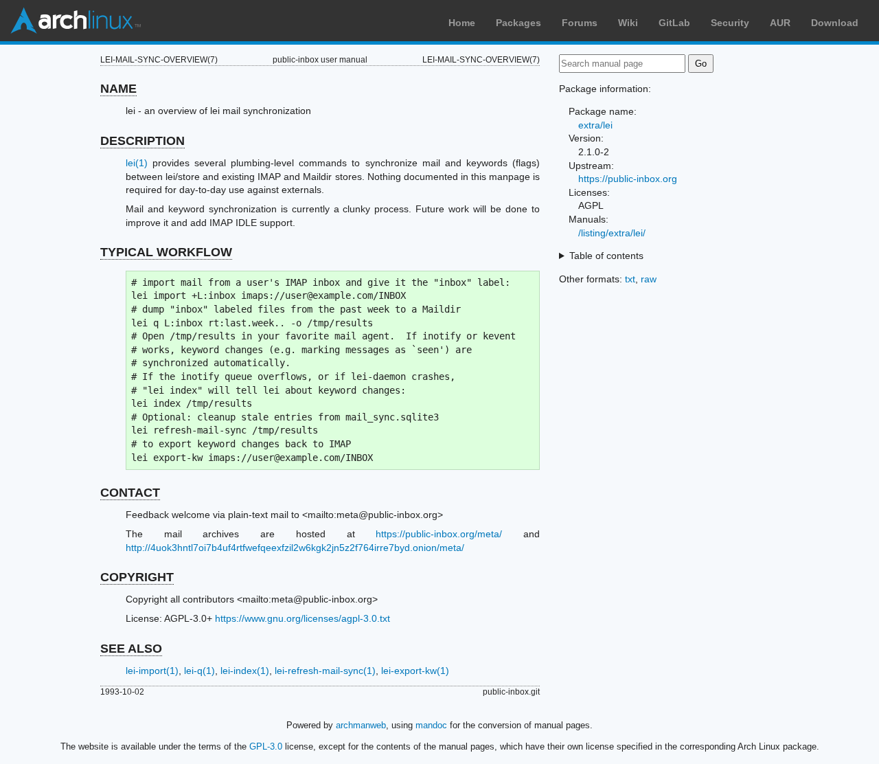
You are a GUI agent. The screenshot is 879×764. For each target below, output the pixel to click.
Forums (579, 22)
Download (834, 22)
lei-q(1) (199, 670)
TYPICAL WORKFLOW (166, 252)
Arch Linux (75, 20)
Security (730, 22)
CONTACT (130, 492)
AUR (780, 22)
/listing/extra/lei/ (612, 232)
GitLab (674, 22)
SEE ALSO (131, 648)
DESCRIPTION (142, 141)
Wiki (628, 22)
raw (649, 278)
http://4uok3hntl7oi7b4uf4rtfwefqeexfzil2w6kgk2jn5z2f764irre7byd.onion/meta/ (295, 547)
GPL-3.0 (265, 746)
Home (461, 22)
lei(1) (137, 162)
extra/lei (595, 125)
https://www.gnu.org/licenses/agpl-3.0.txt (302, 618)
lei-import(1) (152, 670)
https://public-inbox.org (627, 178)
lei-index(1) (244, 670)
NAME (118, 88)
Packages (518, 22)
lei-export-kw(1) (415, 670)
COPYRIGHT (137, 577)
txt (630, 278)
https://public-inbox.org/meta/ (439, 533)
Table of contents (606, 255)
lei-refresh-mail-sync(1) (325, 670)
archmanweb (361, 725)
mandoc (431, 725)
